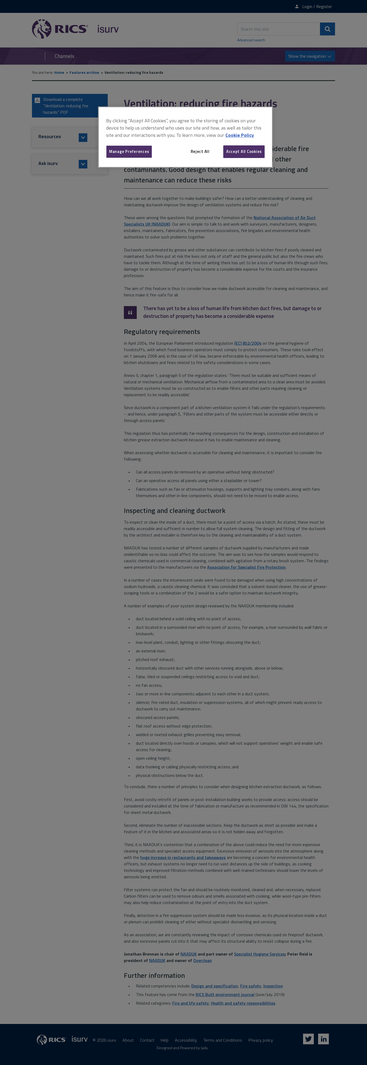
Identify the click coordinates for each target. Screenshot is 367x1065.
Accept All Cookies (244, 151)
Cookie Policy (239, 135)
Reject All (200, 151)
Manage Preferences (129, 151)
